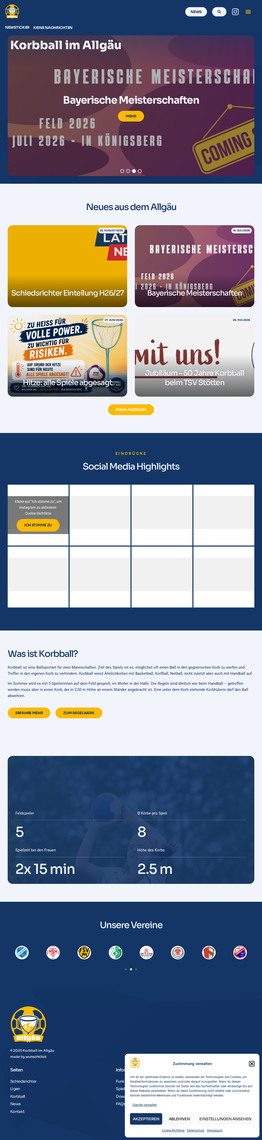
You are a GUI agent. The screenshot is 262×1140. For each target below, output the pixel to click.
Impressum (215, 1130)
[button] (251, 1063)
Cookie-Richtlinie (173, 1130)
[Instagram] (235, 12)
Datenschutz (195, 1130)
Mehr (131, 116)
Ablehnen (179, 1118)
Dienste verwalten (145, 1105)
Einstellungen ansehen (225, 1118)
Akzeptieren (146, 1118)
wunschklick (36, 1057)
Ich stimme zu (38, 525)
